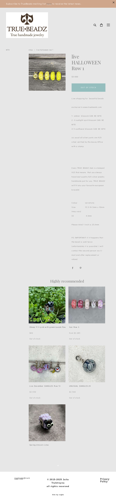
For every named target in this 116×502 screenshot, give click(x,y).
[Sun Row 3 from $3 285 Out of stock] (86, 305)
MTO (8, 50)
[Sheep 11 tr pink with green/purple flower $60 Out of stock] (47, 305)
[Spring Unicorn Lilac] (47, 422)
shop (31, 50)
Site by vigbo (58, 494)
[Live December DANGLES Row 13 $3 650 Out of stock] (47, 363)
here (49, 3)
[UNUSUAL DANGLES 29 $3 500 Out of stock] (86, 363)
